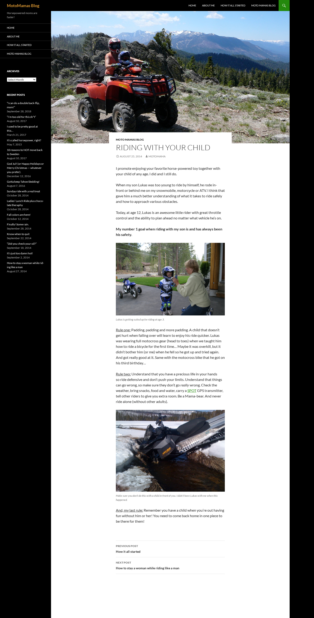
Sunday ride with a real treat (23, 191)
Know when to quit (18, 234)
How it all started (233, 5)
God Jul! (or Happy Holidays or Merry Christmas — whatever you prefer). (25, 168)
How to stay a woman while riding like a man (147, 565)
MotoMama (157, 156)
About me (208, 5)
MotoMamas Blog (23, 5)
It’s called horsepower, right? (24, 140)
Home (192, 5)
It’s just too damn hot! (20, 253)
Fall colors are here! (19, 214)
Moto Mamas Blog (263, 5)
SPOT (191, 390)
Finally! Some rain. (18, 224)
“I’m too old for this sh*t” (21, 117)
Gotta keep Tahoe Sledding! (23, 181)
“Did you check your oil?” (22, 243)
